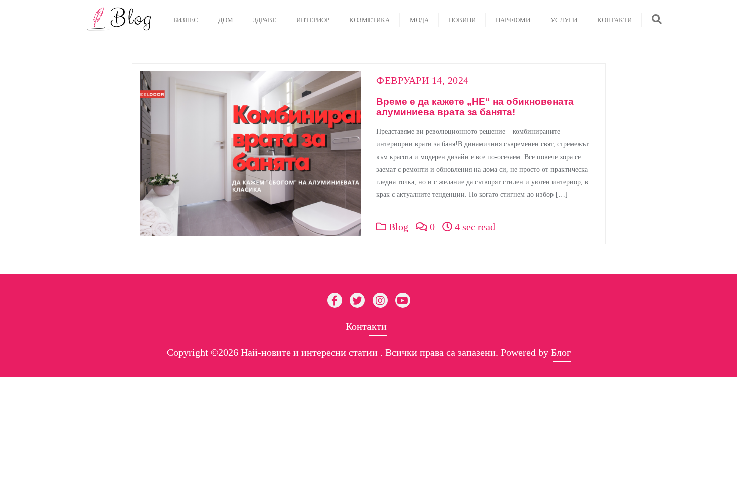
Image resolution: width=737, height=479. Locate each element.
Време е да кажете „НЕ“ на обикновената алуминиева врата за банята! (475, 106)
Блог (561, 352)
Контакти (366, 326)
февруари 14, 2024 (422, 80)
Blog (397, 226)
